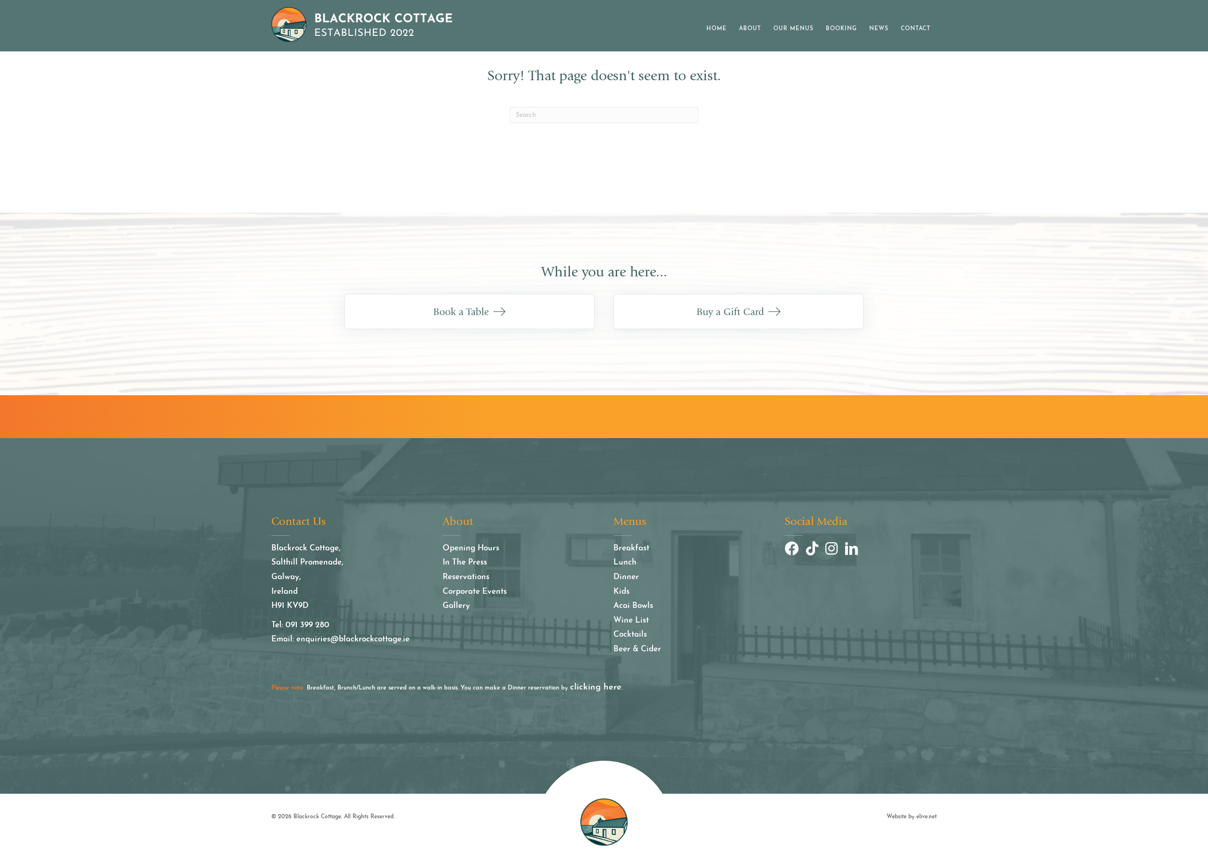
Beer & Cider (637, 649)
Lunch (625, 562)
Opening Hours (471, 548)
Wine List (631, 620)
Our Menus (793, 29)
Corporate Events (475, 592)
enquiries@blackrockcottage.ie (353, 639)
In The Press (465, 562)
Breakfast (631, 548)
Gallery (456, 606)
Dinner (626, 577)
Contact (916, 29)
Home (716, 29)
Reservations (466, 577)
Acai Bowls (633, 606)
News (879, 29)
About (750, 29)
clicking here (595, 687)
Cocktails (630, 635)
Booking (841, 29)
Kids (621, 592)
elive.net (926, 817)
